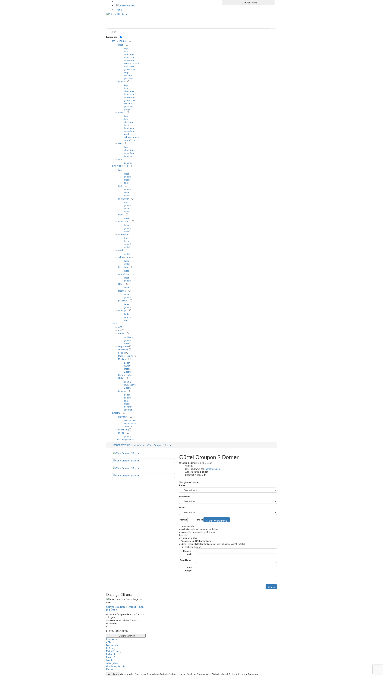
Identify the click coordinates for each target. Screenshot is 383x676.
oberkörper (129, 54)
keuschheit (123, 349)
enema (127, 381)
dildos (121, 333)
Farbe (182, 485)
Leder (127, 314)
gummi (121, 81)
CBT (120, 327)
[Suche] (273, 31)
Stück (200, 519)
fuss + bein (129, 66)
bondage (128, 155)
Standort (110, 660)
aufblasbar (129, 337)
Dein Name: (186, 560)
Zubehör (128, 371)
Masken (122, 358)
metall (121, 112)
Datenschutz (112, 645)
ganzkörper (129, 69)
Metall (127, 368)
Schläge (122, 352)
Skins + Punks (125, 374)
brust (126, 125)
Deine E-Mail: (187, 552)
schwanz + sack (131, 63)
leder (121, 44)
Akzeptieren (113, 674)
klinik (120, 378)
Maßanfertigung (113, 651)
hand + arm (129, 57)
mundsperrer (130, 384)
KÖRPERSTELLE (121, 445)
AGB (108, 642)
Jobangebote (112, 663)
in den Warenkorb (216, 520)
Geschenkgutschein (124, 439)
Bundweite (184, 496)
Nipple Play (123, 346)
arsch (126, 134)
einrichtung (123, 429)
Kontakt (109, 669)
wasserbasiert (130, 420)
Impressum (111, 639)
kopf (126, 48)
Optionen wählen (126, 635)
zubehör (128, 409)
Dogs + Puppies (126, 355)
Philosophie (111, 654)
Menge (183, 519)
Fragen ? (110, 657)
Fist (120, 330)
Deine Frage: (188, 569)
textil (120, 143)
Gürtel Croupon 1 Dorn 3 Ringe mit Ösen (125, 608)
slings (127, 72)
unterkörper (129, 60)
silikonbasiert (130, 423)
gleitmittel (123, 416)
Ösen (182, 507)
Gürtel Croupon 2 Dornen (159, 445)
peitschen (128, 78)
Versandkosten (212, 468)
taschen (128, 75)
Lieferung (110, 648)
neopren (122, 159)
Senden (271, 586)
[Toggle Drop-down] (127, 40)
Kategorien (112, 36)
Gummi (127, 365)
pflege (127, 109)
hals (126, 51)
